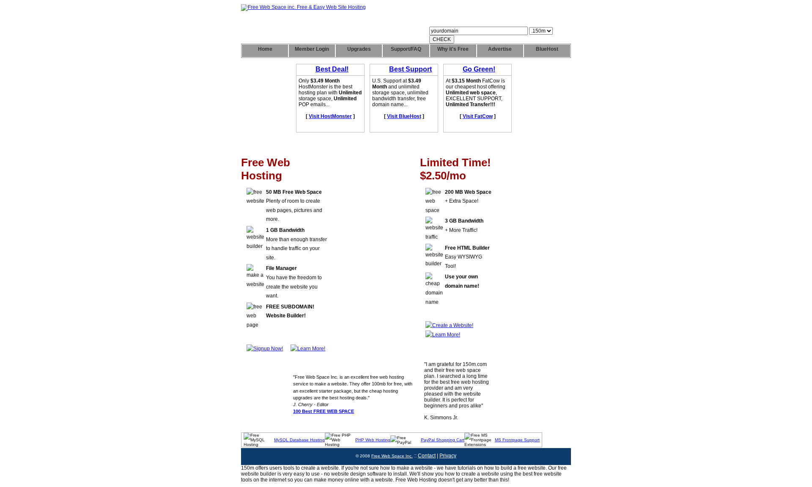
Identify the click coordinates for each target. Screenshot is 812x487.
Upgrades (359, 49)
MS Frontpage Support (517, 439)
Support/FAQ (406, 49)
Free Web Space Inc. (392, 456)
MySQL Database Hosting (299, 439)
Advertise (500, 49)
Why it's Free (453, 49)
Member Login (312, 49)
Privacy (447, 456)
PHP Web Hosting (372, 439)
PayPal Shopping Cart (442, 439)
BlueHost (547, 49)
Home (265, 49)
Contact (427, 456)
